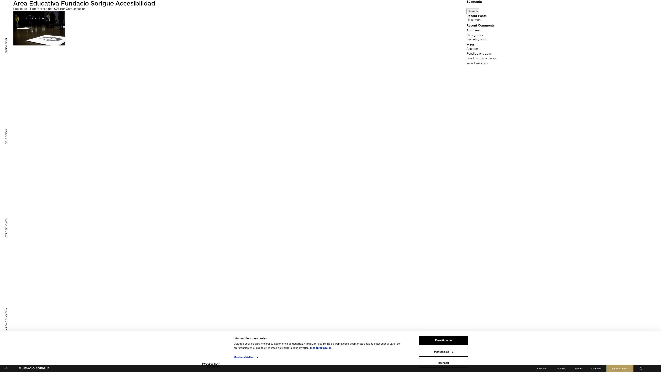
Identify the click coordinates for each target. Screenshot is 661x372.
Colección (6, 136)
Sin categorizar (477, 39)
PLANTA (561, 368)
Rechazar (443, 362)
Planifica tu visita (620, 368)
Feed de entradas (479, 53)
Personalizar (441, 351)
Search (473, 11)
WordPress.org (477, 63)
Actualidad (541, 368)
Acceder (472, 48)
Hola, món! (473, 20)
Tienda (578, 368)
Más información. (321, 347)
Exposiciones (6, 227)
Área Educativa (6, 319)
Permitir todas (443, 340)
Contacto (596, 368)
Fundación (6, 45)
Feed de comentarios (481, 58)
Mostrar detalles (244, 357)
